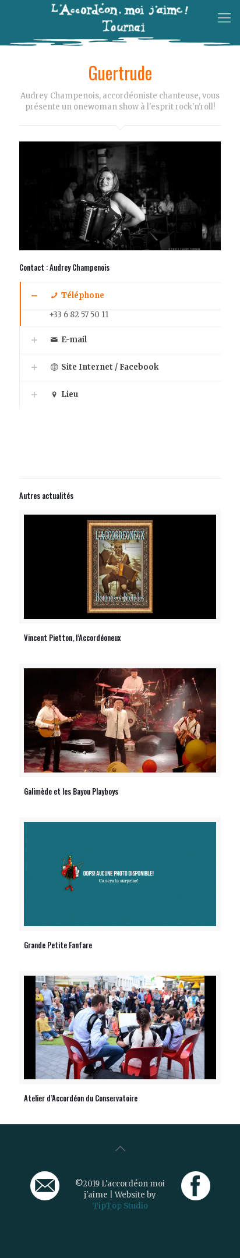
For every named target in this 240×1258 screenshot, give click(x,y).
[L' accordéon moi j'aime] (120, 17)
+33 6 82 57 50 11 (78, 315)
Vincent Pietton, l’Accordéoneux (72, 637)
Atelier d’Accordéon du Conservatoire (80, 1098)
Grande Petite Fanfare (58, 945)
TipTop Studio (120, 1206)
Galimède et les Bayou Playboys (71, 791)
